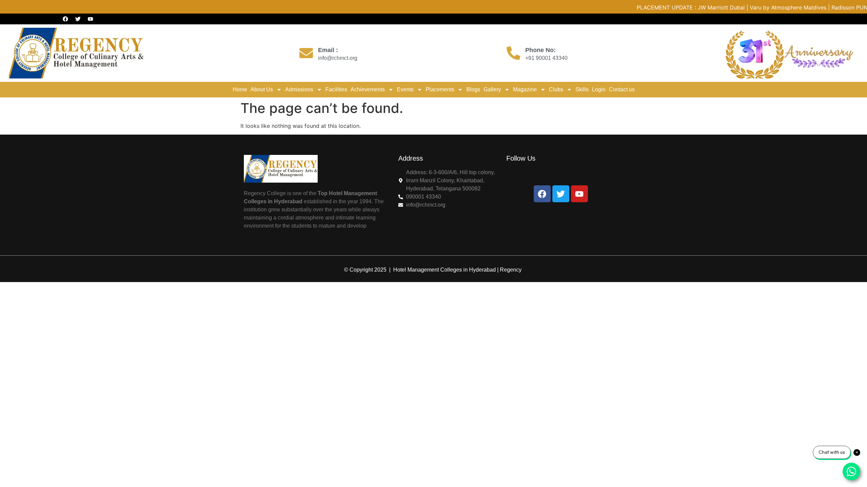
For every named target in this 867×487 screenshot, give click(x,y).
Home (240, 89)
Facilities (336, 89)
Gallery (492, 89)
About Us (262, 89)
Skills (582, 89)
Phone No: (540, 50)
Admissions (299, 89)
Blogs (473, 89)
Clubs (556, 89)
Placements (440, 89)
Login (599, 89)
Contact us (622, 89)
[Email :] (306, 53)
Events (405, 89)
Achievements (368, 89)
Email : (328, 50)
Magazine (525, 89)
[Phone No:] (513, 53)
